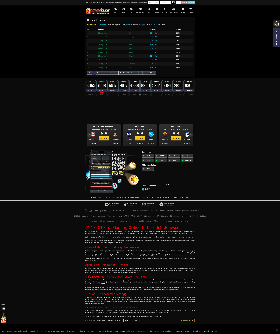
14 (140, 73)
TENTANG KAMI (96, 198)
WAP (136, 320)
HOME (116, 13)
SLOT (131, 13)
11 (128, 73)
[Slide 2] (139, 143)
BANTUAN (108, 198)
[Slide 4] (142, 143)
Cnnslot (87, 231)
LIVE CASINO (140, 13)
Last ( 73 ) (151, 73)
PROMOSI (183, 13)
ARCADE (164, 13)
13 (136, 73)
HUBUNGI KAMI (148, 198)
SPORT (149, 13)
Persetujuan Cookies (123, 331)
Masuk (184, 2)
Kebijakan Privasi (210, 331)
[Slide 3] (140, 143)
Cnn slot (88, 280)
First (89, 73)
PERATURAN (119, 198)
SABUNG (157, 13)
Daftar (191, 2)
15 (145, 73)
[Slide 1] (137, 143)
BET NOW (109, 138)
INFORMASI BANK (133, 198)
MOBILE (127, 320)
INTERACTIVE (174, 13)
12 (132, 73)
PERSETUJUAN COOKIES (181, 198)
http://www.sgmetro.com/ (116, 25)
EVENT (191, 13)
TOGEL (124, 13)
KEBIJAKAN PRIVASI (163, 198)
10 (124, 73)
